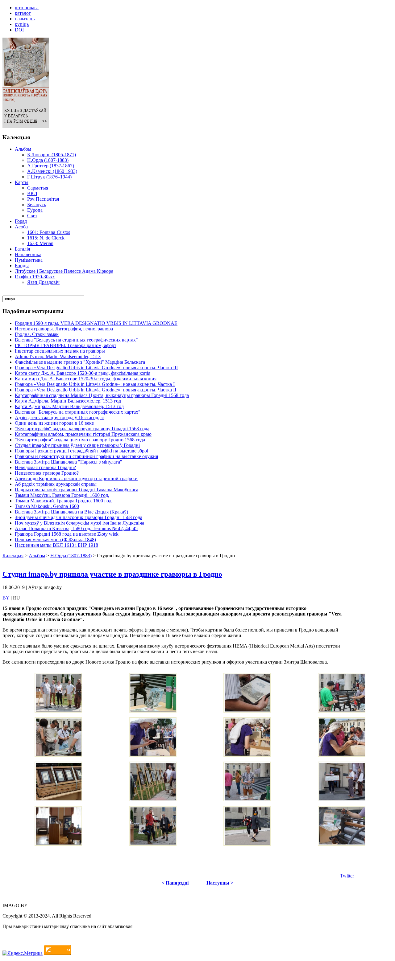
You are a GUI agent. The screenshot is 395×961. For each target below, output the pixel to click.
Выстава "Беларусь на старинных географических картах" (76, 339)
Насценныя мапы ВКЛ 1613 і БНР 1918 (56, 545)
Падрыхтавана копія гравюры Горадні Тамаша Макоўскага (76, 489)
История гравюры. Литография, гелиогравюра (64, 328)
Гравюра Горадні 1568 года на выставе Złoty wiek (66, 534)
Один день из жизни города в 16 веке (54, 423)
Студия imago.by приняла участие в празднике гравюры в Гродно (112, 574)
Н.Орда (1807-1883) (71, 555)
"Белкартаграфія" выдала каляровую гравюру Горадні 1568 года (82, 428)
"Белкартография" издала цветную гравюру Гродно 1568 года (80, 439)
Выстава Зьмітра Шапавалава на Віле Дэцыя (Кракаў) (71, 511)
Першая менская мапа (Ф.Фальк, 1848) (55, 539)
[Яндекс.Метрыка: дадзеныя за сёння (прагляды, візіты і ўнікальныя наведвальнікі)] (22, 953)
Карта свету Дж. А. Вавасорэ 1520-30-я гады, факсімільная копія (82, 373)
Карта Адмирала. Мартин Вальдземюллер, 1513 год (69, 406)
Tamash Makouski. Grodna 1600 (47, 506)
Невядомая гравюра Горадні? (45, 467)
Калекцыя (12, 555)
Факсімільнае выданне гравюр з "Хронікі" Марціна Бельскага (80, 362)
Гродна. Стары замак (37, 334)
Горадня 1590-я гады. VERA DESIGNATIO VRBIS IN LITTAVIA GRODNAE (96, 323)
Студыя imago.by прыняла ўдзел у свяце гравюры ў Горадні (77, 445)
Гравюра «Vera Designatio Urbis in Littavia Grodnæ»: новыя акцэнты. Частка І (95, 384)
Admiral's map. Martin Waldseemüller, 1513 (58, 356)
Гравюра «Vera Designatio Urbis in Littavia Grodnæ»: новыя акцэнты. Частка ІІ (95, 389)
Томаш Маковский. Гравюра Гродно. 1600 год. (64, 500)
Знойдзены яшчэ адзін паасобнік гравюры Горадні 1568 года (78, 517)
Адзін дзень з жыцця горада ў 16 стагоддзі (59, 417)
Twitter (347, 875)
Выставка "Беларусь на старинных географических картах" (77, 412)
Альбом (37, 555)
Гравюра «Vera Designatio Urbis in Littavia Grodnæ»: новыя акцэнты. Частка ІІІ (96, 367)
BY (6, 597)
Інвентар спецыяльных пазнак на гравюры (60, 351)
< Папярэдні (175, 882)
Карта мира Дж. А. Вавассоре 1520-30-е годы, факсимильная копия (85, 378)
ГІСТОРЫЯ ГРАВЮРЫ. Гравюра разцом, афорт (65, 345)
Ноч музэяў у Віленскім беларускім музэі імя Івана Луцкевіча (79, 522)
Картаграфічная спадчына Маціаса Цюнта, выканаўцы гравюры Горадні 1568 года (102, 395)
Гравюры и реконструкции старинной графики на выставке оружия (86, 456)
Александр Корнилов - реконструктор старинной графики (76, 478)
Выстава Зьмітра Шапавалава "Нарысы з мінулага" (68, 461)
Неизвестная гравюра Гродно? (47, 473)
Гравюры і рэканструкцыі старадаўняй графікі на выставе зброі (81, 450)
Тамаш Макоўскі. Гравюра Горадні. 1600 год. (62, 495)
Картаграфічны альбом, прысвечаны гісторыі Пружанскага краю (83, 434)
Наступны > (219, 882)
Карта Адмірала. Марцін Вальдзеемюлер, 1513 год (68, 400)
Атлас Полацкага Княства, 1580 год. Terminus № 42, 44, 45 (76, 528)
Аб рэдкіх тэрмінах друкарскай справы (56, 484)
